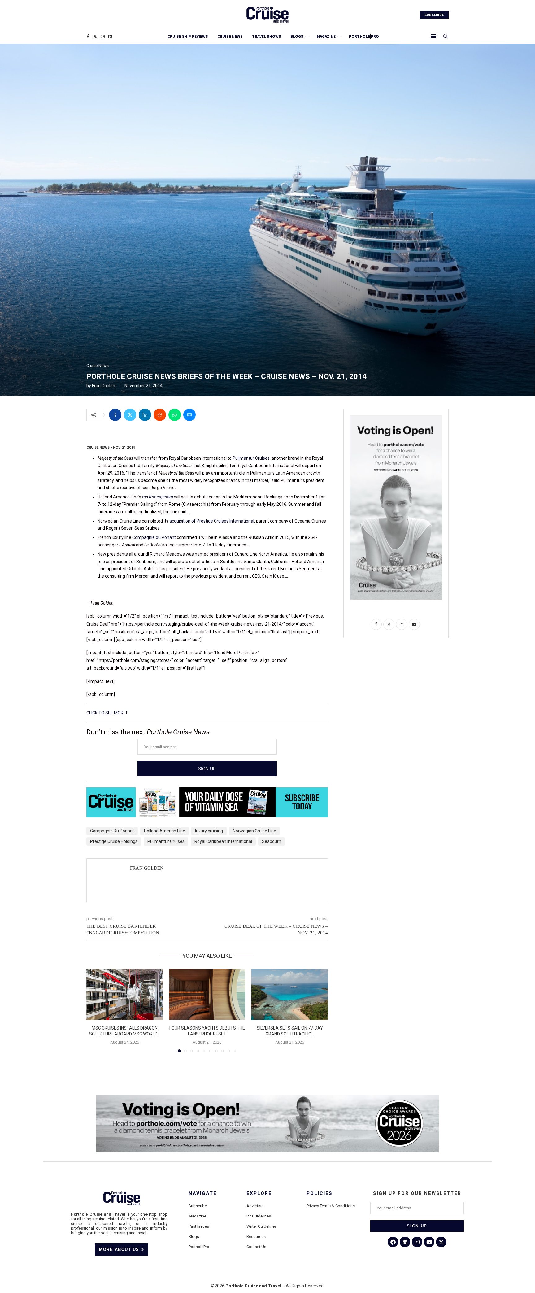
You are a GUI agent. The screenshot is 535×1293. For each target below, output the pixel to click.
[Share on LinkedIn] (145, 415)
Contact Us (256, 1247)
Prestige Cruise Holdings (113, 841)
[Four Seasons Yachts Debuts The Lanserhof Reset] (207, 994)
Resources (256, 1236)
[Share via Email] (189, 415)
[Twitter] (95, 36)
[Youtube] (429, 1242)
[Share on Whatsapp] (174, 415)
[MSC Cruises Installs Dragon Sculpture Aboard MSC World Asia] (124, 994)
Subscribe (198, 1206)
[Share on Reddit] (160, 415)
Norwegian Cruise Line (254, 830)
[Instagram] (103, 36)
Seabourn (271, 841)
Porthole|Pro (364, 36)
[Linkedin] (110, 36)
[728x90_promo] (207, 791)
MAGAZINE (326, 36)
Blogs (296, 36)
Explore (259, 1193)
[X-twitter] (441, 1242)
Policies (320, 1193)
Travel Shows (266, 36)
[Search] (445, 36)
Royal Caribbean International (223, 841)
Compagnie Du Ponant (112, 830)
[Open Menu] (433, 36)
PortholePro (199, 1247)
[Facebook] (87, 36)
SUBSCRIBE (434, 14)
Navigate (203, 1193)
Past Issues (199, 1226)
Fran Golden (103, 385)
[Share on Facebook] (115, 415)
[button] (94, 1010)
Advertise (254, 1206)
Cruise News (230, 36)
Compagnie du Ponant (154, 537)
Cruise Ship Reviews (187, 36)
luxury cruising (209, 830)
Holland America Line (164, 830)
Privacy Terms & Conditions (331, 1206)
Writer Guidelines (261, 1226)
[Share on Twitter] (130, 415)
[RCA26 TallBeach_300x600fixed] (396, 417)
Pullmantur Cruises (251, 458)
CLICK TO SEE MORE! (106, 712)
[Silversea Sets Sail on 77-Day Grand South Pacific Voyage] (289, 994)
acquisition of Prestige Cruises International (211, 521)
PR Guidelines (258, 1216)
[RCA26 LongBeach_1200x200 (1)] (267, 1097)
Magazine (197, 1216)
